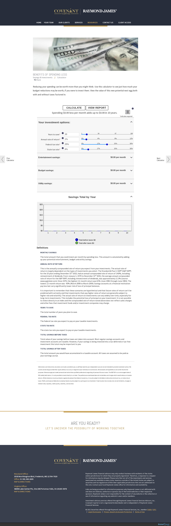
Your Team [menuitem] (48, 22)
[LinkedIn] (38, 90)
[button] (85, 122)
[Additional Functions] (127, 112)
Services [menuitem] (78, 22)
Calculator (61, 77)
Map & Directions (22, 481)
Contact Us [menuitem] (108, 22)
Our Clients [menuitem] (64, 22)
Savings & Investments (42, 77)
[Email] (38, 93)
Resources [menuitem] (93, 22)
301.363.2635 (27, 479)
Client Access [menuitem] (124, 22)
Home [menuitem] (38, 22)
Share (38, 80)
